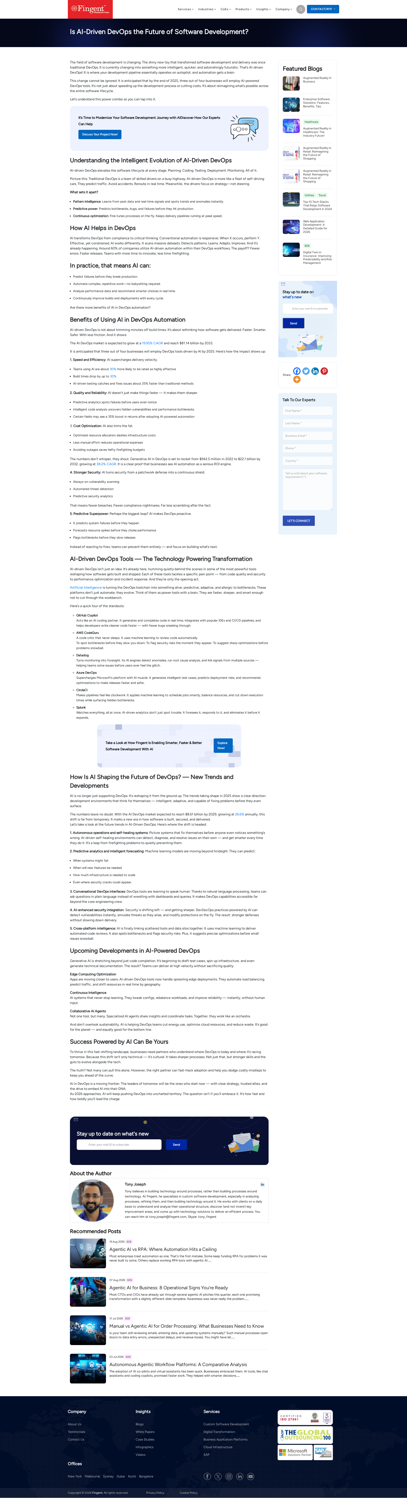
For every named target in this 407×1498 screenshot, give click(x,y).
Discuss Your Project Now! (100, 134)
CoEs (225, 9)
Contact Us (76, 1439)
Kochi (132, 1476)
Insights (262, 9)
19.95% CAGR (152, 343)
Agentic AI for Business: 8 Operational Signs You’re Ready (168, 1288)
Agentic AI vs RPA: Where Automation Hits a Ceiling (163, 1249)
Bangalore (146, 1476)
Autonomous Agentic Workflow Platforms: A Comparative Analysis (178, 1364)
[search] (301, 9)
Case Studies (145, 1439)
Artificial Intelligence (86, 587)
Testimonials (76, 1432)
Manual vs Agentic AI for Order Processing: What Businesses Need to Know (186, 1326)
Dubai (121, 1476)
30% (113, 369)
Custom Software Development (226, 1424)
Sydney (108, 1476)
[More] (297, 379)
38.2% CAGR (106, 464)
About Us (74, 1424)
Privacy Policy (155, 1493)
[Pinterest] (324, 371)
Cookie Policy (189, 1493)
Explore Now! (222, 745)
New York (75, 1476)
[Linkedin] (315, 371)
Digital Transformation (219, 1432)
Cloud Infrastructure (218, 1447)
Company (283, 9)
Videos (140, 1455)
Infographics (144, 1447)
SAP (206, 1455)
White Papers (145, 1432)
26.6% (239, 814)
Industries (206, 9)
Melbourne (92, 1476)
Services (184, 9)
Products (242, 9)
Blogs (140, 1424)
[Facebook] (297, 371)
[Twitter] (306, 371)
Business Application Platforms (225, 1439)
